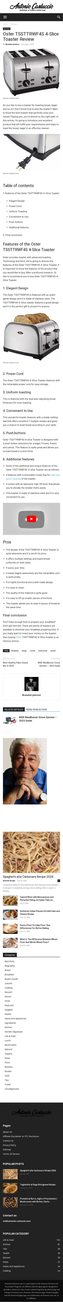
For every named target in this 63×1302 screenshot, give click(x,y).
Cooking (8, 987)
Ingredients (10, 1022)
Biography (10, 965)
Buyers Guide (11, 979)
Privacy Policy (9, 1145)
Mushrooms (10, 1044)
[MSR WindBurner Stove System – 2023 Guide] (10, 721)
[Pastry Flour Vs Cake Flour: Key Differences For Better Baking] (10, 929)
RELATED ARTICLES (14, 709)
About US (7, 1132)
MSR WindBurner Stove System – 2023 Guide (49, 664)
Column (8, 983)
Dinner (8, 996)
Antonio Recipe (9, 880)
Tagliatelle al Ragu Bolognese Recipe (37, 1185)
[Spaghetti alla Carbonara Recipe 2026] (31, 852)
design (24, 651)
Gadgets (9, 1009)
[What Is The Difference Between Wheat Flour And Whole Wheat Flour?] (10, 943)
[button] (5, 17)
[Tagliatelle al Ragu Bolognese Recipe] (10, 1188)
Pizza (7, 1062)
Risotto (8, 1071)
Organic (8, 1053)
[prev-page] (5, 731)
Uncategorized (12, 1088)
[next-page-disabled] (9, 731)
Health (8, 1014)
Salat (7, 1075)
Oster (19, 637)
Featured (9, 1005)
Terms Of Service (11, 1154)
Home (5, 24)
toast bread (42, 651)
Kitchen (8, 1027)
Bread (8, 970)
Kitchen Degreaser (14, 1031)
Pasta (7, 1058)
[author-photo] (31, 691)
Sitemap (7, 1149)
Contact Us (8, 1140)
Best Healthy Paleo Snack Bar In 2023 (15, 664)
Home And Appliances (15, 1018)
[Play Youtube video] (31, 519)
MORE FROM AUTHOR (37, 709)
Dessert (8, 992)
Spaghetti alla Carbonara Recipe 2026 (28, 876)
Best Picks (9, 961)
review (32, 651)
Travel (8, 1084)
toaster (53, 651)
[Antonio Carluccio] (31, 6)
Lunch (8, 1040)
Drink (7, 1001)
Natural (8, 1049)
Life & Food (10, 1036)
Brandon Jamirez (12, 44)
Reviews (14, 24)
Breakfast (15, 651)
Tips (7, 1080)
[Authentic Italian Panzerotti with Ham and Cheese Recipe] (10, 915)
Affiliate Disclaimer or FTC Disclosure (21, 1136)
